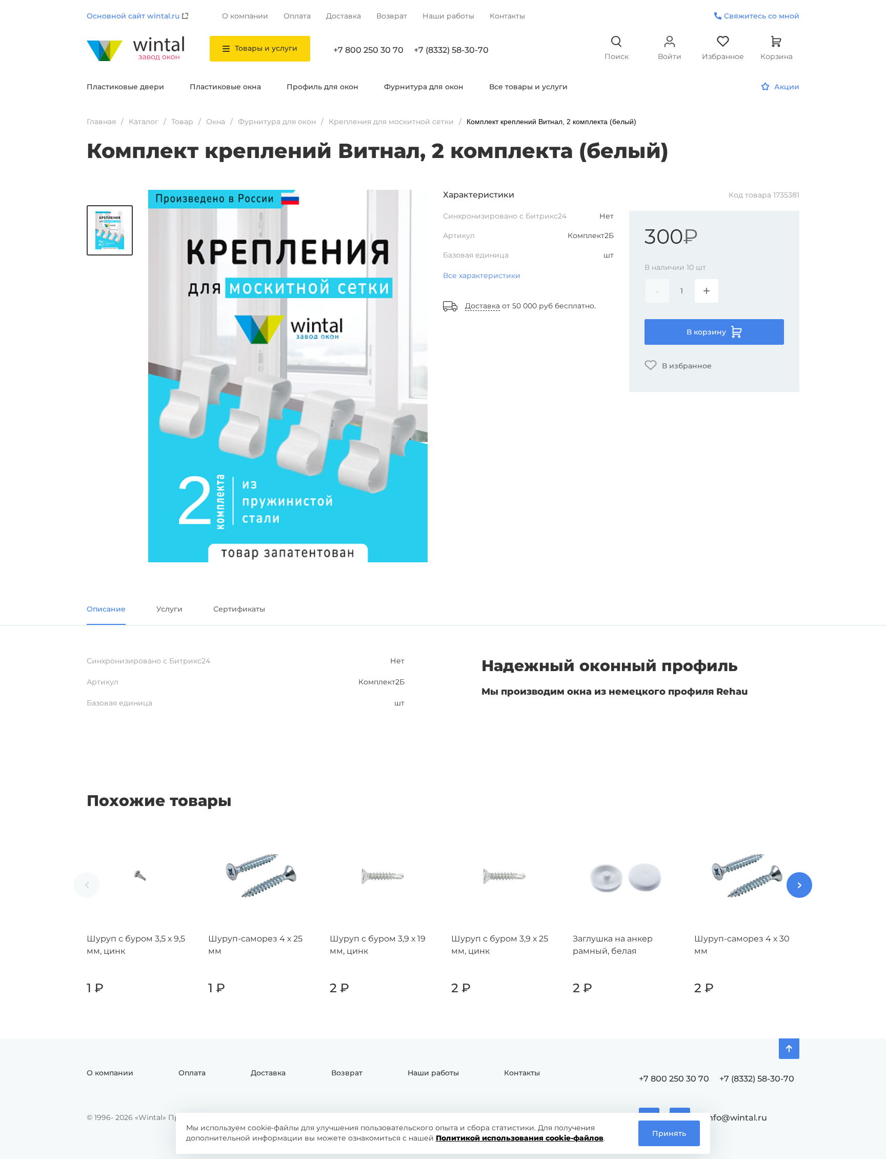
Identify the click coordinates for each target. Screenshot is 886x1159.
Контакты (507, 16)
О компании (245, 16)
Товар (182, 121)
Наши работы (448, 16)
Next (799, 885)
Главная (101, 121)
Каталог (143, 121)
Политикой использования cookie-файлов (519, 1138)
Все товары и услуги (528, 86)
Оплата (297, 16)
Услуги (169, 609)
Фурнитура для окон (424, 86)
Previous (86, 885)
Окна (215, 121)
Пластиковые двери (125, 86)
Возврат (391, 16)
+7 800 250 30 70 (368, 50)
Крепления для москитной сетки (391, 121)
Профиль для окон (322, 86)
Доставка (343, 16)
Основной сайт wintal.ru (133, 16)
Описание (106, 609)
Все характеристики (481, 275)
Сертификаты (239, 609)
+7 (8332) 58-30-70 (451, 50)
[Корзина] (180, 1019)
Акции (786, 86)
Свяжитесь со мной (761, 16)
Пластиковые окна (225, 86)
